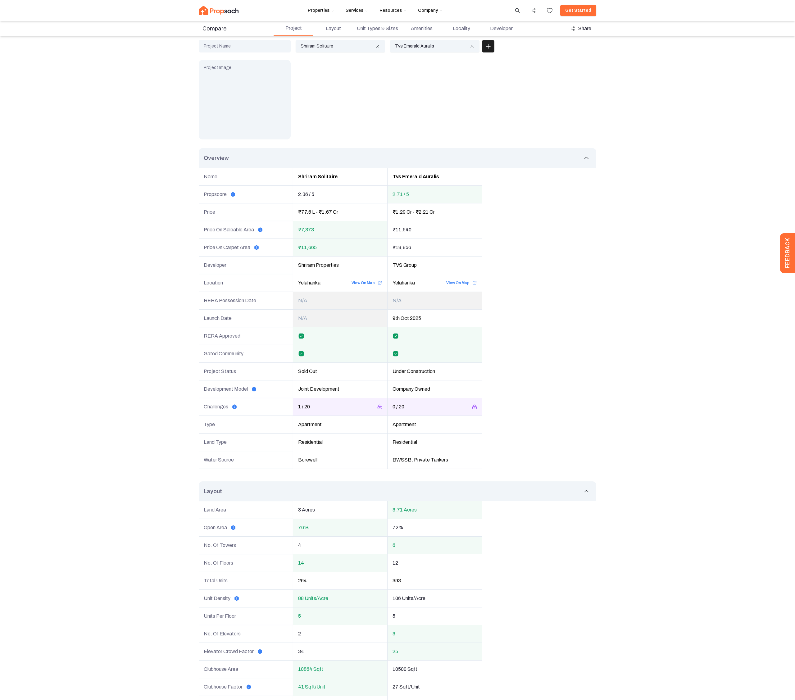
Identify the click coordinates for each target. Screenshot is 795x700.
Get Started (578, 10)
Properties (318, 10)
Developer (501, 28)
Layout (333, 28)
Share (584, 28)
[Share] (533, 10)
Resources (390, 10)
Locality (461, 28)
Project (293, 28)
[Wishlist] (549, 10)
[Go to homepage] (218, 10)
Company (428, 10)
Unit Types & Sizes (377, 28)
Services (354, 10)
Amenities (422, 28)
